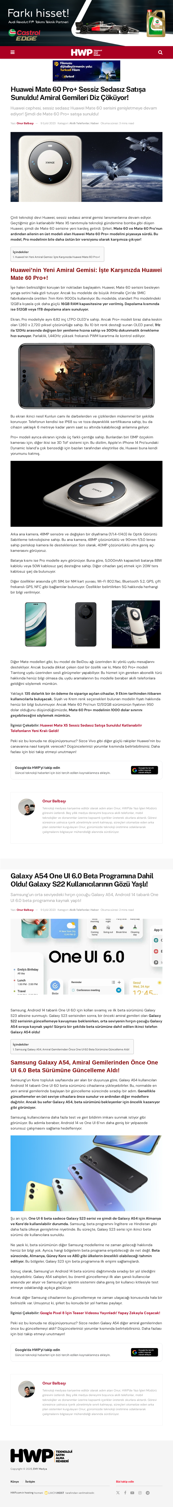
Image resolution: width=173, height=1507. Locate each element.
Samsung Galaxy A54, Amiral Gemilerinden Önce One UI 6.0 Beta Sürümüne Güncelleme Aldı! (72, 1049)
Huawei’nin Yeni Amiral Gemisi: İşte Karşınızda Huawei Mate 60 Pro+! (57, 257)
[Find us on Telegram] (148, 1493)
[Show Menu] (13, 52)
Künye (15, 1481)
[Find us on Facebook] (125, 1493)
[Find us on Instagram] (140, 1493)
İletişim (30, 1481)
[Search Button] (160, 52)
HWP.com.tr (17, 1492)
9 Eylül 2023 (48, 123)
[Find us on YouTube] (132, 1493)
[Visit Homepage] (86, 52)
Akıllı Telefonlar (79, 123)
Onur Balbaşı (25, 123)
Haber (95, 123)
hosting (29, 1492)
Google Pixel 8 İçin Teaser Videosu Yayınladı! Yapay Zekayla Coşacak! (100, 1313)
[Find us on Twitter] (118, 1492)
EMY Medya (40, 1469)
